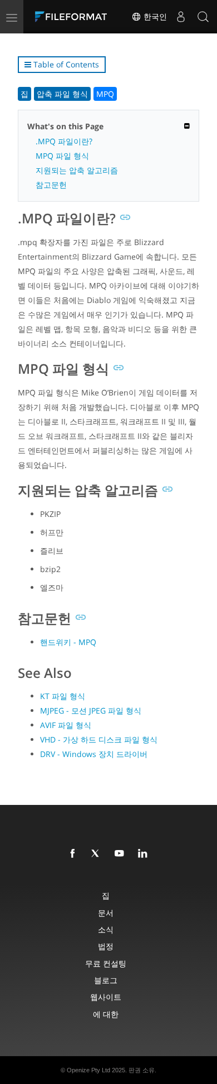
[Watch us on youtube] (121, 854)
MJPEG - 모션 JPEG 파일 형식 (90, 710)
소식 (106, 929)
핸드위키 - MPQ (68, 642)
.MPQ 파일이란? (64, 141)
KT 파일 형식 (62, 696)
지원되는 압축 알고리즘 (77, 170)
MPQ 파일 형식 (62, 155)
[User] (181, 16)
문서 (106, 912)
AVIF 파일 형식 (65, 725)
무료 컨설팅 (105, 963)
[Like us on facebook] (74, 854)
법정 (106, 946)
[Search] (203, 16)
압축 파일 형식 (62, 94)
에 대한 (106, 1014)
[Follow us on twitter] (98, 854)
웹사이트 (105, 997)
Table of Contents (65, 64)
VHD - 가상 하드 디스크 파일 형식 (98, 739)
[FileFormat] (73, 16)
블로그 (105, 980)
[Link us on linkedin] (144, 854)
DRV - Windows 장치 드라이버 (93, 754)
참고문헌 (51, 184)
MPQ (105, 94)
